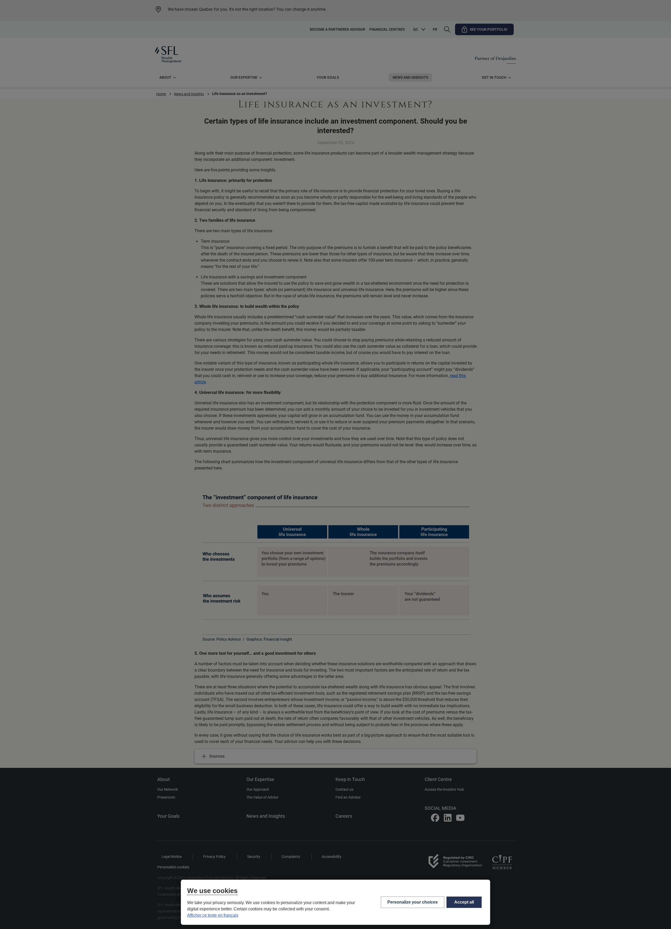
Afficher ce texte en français (212, 915)
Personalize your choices (412, 902)
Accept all (464, 902)
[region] (335, 902)
